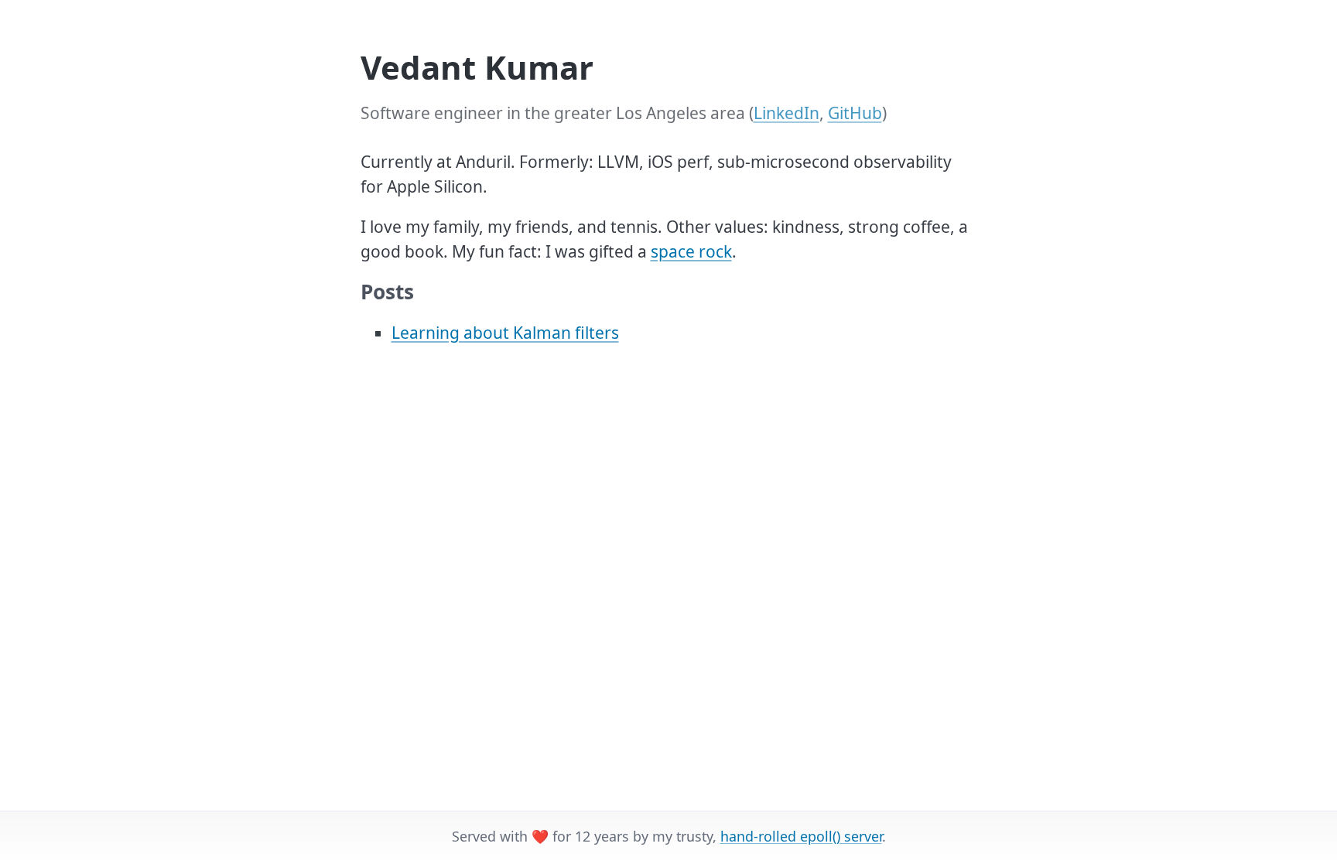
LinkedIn (786, 113)
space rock (691, 251)
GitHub (855, 113)
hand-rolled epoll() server (801, 836)
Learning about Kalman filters (505, 332)
